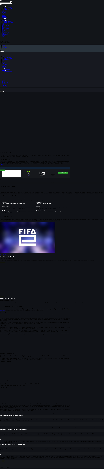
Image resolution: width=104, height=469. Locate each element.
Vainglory (4, 84)
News (3, 48)
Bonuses (3, 45)
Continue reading (3, 303)
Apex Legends (4, 64)
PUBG (3, 76)
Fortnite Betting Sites (8, 71)
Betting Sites (4, 47)
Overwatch (4, 61)
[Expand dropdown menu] (4, 68)
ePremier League (7, 69)
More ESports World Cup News (7, 256)
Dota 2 (3, 60)
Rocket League (4, 79)
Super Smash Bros (5, 81)
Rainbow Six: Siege (5, 77)
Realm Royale (4, 78)
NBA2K (3, 75)
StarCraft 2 (4, 62)
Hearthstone (4, 63)
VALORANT (4, 85)
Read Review (28, 175)
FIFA (3, 68)
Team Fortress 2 (5, 82)
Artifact (3, 65)
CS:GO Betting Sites (7, 57)
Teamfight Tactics (5, 83)
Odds (3, 46)
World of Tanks (4, 86)
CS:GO (3, 56)
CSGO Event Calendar (8, 58)
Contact (3, 460)
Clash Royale (4, 67)
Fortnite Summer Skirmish (8, 72)
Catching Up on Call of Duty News (7, 298)
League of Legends (5, 59)
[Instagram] (0, 50)
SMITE (3, 80)
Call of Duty (4, 66)
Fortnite (3, 70)
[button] (52, 416)
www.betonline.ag (63, 174)
